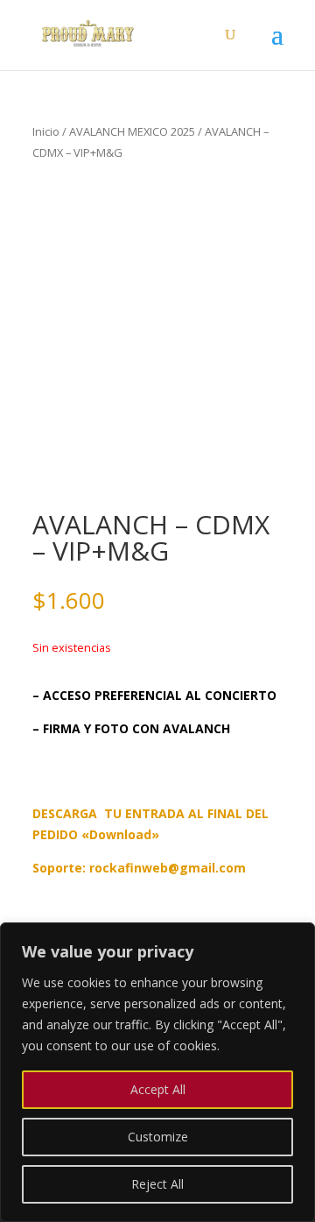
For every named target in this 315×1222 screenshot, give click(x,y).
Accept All (158, 1089)
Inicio (46, 131)
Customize (158, 1136)
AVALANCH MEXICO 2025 (132, 131)
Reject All (157, 1184)
